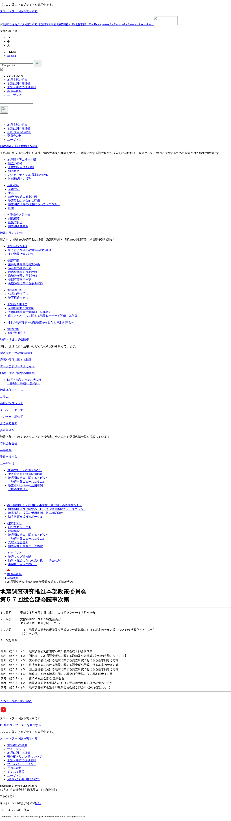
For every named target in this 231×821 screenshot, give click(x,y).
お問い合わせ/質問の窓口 (23, 779)
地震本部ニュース (11, 389)
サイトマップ (16, 748)
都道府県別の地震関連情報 (25, 474)
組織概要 (14, 218)
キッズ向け (14, 552)
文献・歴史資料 (18, 542)
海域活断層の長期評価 (22, 275)
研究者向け (14, 523)
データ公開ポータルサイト (17, 366)
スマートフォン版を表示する (19, 11)
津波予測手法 (16, 332)
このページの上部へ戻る (16, 701)
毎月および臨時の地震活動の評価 (29, 250)
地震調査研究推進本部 (21, 159)
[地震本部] (8, 570)
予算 (11, 192)
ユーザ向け (7, 463)
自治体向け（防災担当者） (24, 470)
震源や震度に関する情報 (16, 359)
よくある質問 (8, 423)
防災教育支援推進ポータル (25, 516)
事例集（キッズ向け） (22, 564)
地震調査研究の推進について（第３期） (34, 204)
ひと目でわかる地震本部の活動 (28, 174)
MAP (38, 803)
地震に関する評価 (11, 232)
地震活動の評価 (17, 246)
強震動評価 (14, 290)
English (11, 55)
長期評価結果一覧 (19, 279)
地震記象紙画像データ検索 (25, 546)
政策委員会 (15, 222)
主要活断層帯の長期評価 (24, 264)
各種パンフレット (11, 403)
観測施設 (14, 531)
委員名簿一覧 (8, 456)
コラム (4, 396)
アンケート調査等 (11, 416)
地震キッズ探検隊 (19, 556)
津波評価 (13, 329)
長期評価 (13, 260)
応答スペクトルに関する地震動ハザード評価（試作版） (44, 315)
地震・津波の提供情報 (14, 339)
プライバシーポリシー (21, 764)
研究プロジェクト (19, 527)
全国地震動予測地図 (21, 308)
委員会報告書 (8, 443)
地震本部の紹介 (17, 745)
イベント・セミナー (13, 409)
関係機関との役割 (19, 178)
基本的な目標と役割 (21, 167)
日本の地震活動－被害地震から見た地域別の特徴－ (40, 322)
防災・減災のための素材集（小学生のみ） (35, 560)
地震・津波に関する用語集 (17, 373)
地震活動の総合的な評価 (24, 200)
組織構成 (14, 171)
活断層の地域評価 (19, 268)
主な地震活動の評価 (21, 253)
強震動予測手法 (18, 293)
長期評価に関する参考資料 (25, 283)
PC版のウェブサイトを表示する (20, 725)
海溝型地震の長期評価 (22, 271)
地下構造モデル (18, 297)
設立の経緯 (15, 163)
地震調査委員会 (18, 226)
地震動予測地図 (17, 304)
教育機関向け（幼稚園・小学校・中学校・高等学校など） (44, 505)
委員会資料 (7, 430)
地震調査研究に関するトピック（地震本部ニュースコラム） (47, 509)
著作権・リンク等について (24, 756)
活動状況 (13, 185)
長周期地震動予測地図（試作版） (29, 311)
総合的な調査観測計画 (22, 196)
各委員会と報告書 (18, 214)
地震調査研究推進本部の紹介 (19, 146)
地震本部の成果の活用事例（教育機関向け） (37, 512)
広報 (11, 208)
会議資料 (6, 450)
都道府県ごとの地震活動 (16, 353)
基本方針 (14, 189)
